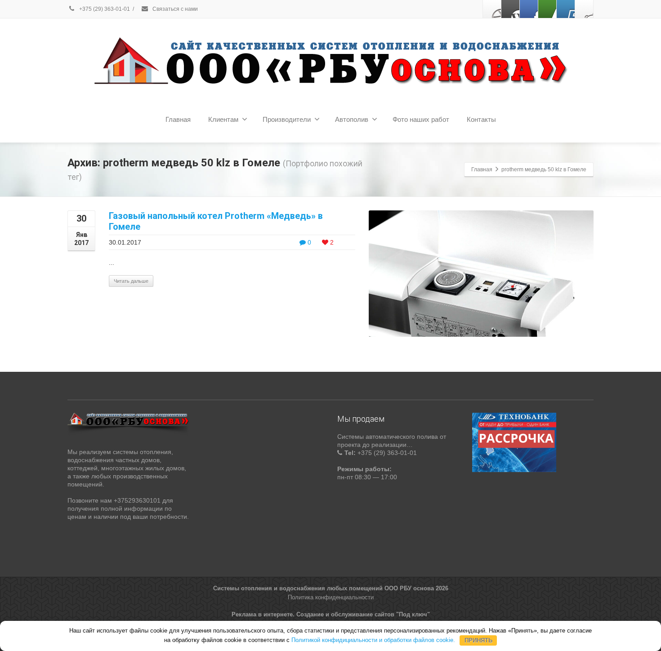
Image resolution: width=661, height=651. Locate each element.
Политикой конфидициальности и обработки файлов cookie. (373, 640)
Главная (178, 119)
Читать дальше (131, 281)
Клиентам (223, 119)
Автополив (351, 119)
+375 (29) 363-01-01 (104, 9)
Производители (287, 119)
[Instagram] (584, 9)
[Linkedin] (547, 9)
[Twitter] (510, 9)
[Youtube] (566, 9)
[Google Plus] (529, 9)
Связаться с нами (174, 9)
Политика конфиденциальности (331, 597)
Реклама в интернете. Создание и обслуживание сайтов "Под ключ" (331, 614)
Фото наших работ (421, 119)
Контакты (481, 119)
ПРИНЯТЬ (478, 640)
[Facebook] (492, 9)
